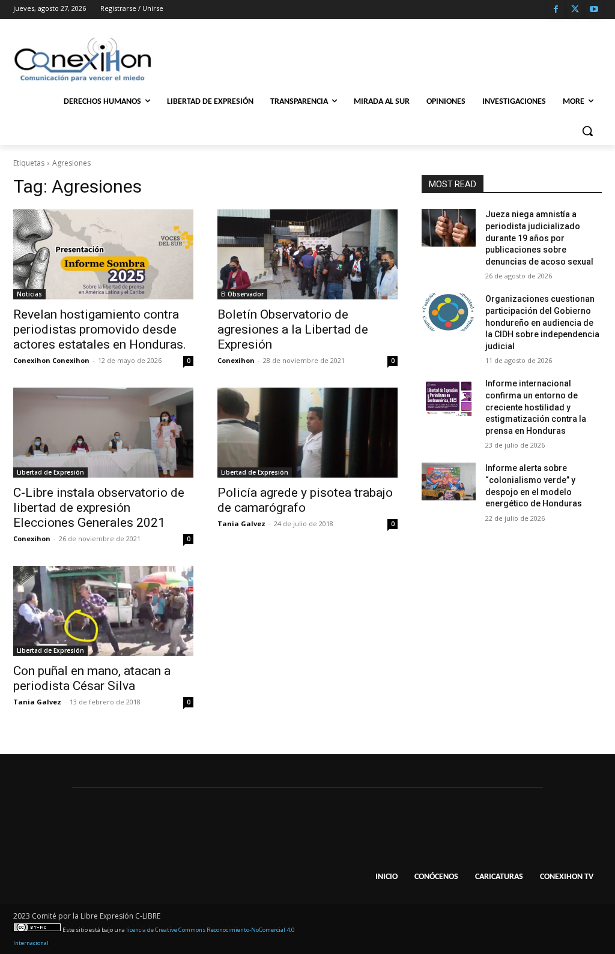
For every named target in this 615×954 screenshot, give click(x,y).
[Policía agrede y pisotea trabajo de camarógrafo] (307, 433)
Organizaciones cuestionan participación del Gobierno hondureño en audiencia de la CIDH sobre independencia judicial (542, 322)
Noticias (29, 294)
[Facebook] (556, 10)
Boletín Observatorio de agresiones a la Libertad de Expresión (292, 329)
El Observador (242, 294)
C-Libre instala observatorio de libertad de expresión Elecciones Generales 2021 (98, 507)
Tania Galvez (241, 523)
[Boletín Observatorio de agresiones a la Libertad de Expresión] (307, 254)
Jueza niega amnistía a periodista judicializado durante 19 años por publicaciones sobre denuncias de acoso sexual (539, 237)
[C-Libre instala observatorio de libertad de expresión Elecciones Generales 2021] (103, 433)
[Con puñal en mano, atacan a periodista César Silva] (103, 611)
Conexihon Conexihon (51, 360)
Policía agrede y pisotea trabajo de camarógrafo (305, 500)
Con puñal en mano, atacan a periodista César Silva (92, 678)
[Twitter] (575, 10)
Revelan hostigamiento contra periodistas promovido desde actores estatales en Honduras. (99, 329)
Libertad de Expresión (50, 472)
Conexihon (236, 360)
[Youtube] (594, 10)
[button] (587, 130)
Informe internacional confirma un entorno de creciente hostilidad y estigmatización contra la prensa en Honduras (535, 407)
